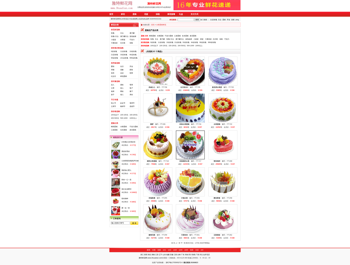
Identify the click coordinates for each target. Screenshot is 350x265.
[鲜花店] (122, 10)
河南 (186, 255)
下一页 (183, 243)
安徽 (171, 255)
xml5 (186, 250)
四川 (190, 255)
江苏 (156, 255)
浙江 (142, 255)
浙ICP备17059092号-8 (174, 262)
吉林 (179, 255)
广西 (197, 255)
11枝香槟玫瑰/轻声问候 (130, 161)
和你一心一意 (126, 180)
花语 (191, 250)
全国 (153, 250)
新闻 (148, 250)
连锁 (232, 20)
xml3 (175, 250)
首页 (152, 25)
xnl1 (164, 250)
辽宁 (160, 255)
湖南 (153, 255)
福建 (168, 255)
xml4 (180, 250)
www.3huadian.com (155, 258)
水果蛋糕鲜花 (161, 25)
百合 (219, 20)
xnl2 (169, 250)
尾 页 (188, 243)
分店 (197, 250)
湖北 (149, 255)
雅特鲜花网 (143, 258)
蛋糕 (224, 20)
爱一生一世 (126, 208)
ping (237, 20)
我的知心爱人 (126, 170)
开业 (228, 20)
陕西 (193, 255)
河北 (201, 255)
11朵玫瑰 (213, 20)
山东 (164, 255)
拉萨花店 (206, 255)
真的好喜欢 (126, 151)
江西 (175, 255)
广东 (182, 255)
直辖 (145, 255)
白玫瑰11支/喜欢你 (128, 142)
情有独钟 (125, 199)
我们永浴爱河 (126, 189)
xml (202, 250)
